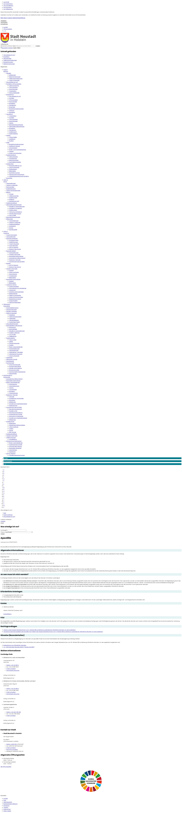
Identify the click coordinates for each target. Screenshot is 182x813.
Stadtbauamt (13, 132)
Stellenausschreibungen (10, 60)
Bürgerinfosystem (8, 62)
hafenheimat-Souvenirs (15, 354)
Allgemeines (12, 423)
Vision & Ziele (12, 340)
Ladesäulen (12, 318)
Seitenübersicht (7, 802)
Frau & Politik (12, 215)
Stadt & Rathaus (8, 515)
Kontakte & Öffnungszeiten (13, 84)
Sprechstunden (13, 89)
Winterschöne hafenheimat (13, 441)
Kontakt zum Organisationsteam (18, 404)
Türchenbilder (13, 389)
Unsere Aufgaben (14, 286)
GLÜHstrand (12, 452)
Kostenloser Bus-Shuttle (15, 414)
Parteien (11, 151)
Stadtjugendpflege (11, 203)
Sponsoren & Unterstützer (16, 416)
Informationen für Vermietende (17, 288)
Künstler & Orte (13, 411)
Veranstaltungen (11, 183)
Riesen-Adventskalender (16, 347)
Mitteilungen (12, 75)
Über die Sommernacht (15, 409)
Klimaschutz (12, 327)
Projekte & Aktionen (14, 333)
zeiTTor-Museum (13, 247)
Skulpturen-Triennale (14, 260)
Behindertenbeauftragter (16, 125)
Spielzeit (11, 270)
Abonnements (13, 274)
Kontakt (5, 27)
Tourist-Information (11, 235)
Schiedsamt (12, 226)
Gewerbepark (10, 361)
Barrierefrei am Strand (15, 299)
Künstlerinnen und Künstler (16, 398)
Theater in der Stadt (14, 254)
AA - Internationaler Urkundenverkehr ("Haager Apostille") (18, 647)
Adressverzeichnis (14, 86)
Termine (11, 388)
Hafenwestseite (13, 157)
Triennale (11, 397)
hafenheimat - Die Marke (16, 352)
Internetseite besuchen (12, 670)
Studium (11, 141)
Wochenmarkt (10, 363)
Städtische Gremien (14, 146)
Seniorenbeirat (13, 148)
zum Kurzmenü (7, 7)
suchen (2, 533)
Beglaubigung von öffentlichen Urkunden (14, 645)
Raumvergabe (13, 102)
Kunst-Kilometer (13, 245)
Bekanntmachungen (9, 64)
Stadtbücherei (13, 197)
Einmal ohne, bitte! (14, 370)
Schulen (11, 194)
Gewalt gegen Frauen (15, 213)
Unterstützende (13, 393)
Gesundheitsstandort (12, 324)
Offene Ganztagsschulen (13, 190)
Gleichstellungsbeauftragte (16, 126)
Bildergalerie (12, 171)
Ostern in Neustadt (14, 80)
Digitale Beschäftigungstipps (17, 425)
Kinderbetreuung (11, 189)
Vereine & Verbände (11, 185)
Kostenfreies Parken (14, 322)
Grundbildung (13, 439)
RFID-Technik (12, 432)
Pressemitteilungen (14, 349)
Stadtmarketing (13, 133)
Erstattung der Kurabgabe (16, 292)
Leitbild (11, 341)
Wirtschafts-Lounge (11, 359)
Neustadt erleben (11, 251)
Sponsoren (12, 400)
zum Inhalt (6, 2)
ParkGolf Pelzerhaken (15, 302)
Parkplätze (12, 315)
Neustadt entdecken (12, 238)
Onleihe (11, 428)
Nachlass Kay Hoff (14, 201)
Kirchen (11, 228)
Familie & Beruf (13, 210)
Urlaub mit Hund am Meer (16, 297)
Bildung (8, 192)
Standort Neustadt (11, 309)
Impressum (6, 805)
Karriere (11, 123)
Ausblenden (3, 20)
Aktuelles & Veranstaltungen (17, 206)
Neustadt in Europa (14, 173)
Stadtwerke (9, 357)
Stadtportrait (9, 164)
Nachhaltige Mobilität (15, 162)
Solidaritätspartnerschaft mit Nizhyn (19, 176)
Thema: (3, 532)
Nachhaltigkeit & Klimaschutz (14, 325)
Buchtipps (12, 391)
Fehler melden (7, 811)
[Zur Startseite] (18, 42)
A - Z (4, 31)
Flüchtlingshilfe (13, 229)
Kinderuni (11, 199)
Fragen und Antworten (15, 153)
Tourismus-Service (11, 285)
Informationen (13, 384)
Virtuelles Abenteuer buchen (17, 455)
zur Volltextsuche (8, 9)
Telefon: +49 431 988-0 (12, 665)
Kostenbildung (7, 614)
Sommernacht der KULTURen (17, 261)
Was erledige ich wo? (9, 55)
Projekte (11, 345)
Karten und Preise (14, 272)
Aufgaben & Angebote (15, 208)
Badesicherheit (13, 293)
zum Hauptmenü (8, 4)
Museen (8, 263)
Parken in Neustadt (11, 313)
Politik (7, 142)
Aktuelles (8, 73)
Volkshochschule (13, 196)
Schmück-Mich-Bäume (15, 446)
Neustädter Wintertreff (15, 448)
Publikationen (12, 336)
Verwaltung (9, 114)
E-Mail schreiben (11, 669)
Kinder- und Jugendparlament (17, 149)
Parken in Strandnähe (15, 295)
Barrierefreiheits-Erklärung (10, 804)
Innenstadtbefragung (12, 308)
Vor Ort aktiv (12, 334)
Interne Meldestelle (14, 93)
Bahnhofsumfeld (13, 160)
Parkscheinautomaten (15, 317)
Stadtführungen (13, 242)
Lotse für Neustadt (14, 167)
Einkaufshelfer (13, 373)
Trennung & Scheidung (15, 212)
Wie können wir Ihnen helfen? (8, 46)
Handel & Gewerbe (11, 311)
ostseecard (12, 290)
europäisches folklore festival (17, 258)
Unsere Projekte (13, 301)
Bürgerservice (10, 94)
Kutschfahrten (13, 450)
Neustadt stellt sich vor (15, 165)
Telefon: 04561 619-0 (11, 744)
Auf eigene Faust (13, 240)
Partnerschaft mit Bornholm (16, 174)
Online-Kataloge (13, 427)
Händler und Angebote (15, 368)
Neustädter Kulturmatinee (16, 256)
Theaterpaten (13, 276)
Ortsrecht (11, 110)
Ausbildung (12, 139)
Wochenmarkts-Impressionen (17, 372)
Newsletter (12, 112)
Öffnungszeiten (7, 29)
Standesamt (12, 105)
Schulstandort (13, 158)
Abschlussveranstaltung (15, 413)
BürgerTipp (12, 107)
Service (11, 430)
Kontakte (11, 98)
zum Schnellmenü (8, 5)
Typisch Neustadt (14, 244)
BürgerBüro (6, 57)
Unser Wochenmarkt (14, 365)
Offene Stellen (13, 137)
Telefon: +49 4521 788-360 (13, 712)
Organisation (12, 91)
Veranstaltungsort (14, 386)
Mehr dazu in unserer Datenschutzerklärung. (13, 18)
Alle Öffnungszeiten (6, 767)
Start (4, 513)
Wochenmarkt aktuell (15, 366)
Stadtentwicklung (11, 155)
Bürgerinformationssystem (16, 109)
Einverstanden (4, 22)
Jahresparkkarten (14, 320)
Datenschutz (7, 809)
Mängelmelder (7, 58)
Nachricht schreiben (12, 749)
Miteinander (9, 219)
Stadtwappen (13, 169)
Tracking (5, 807)
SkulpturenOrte (13, 405)
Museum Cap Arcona (15, 249)
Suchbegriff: (4, 530)
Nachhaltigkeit (13, 329)
